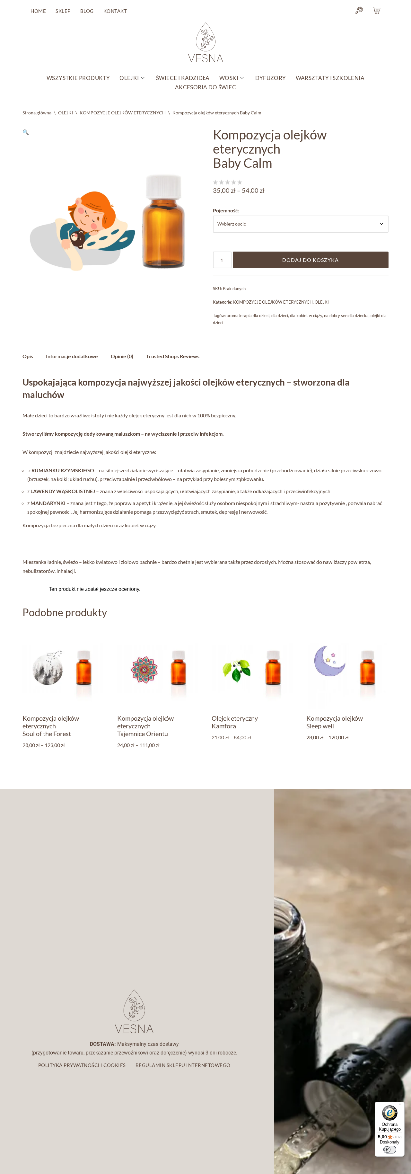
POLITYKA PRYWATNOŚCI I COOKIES (82, 1065)
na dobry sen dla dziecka (346, 315)
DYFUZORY (270, 78)
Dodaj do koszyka (310, 260)
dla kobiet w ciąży (306, 315)
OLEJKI (129, 78)
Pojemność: (226, 210)
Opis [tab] (27, 356)
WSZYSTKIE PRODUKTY (78, 78)
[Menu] (401, 1105)
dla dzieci (279, 315)
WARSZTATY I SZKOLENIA (330, 78)
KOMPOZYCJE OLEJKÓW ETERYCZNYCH (123, 112)
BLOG (87, 11)
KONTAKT (115, 11)
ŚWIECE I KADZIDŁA (183, 78)
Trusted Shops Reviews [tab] (172, 356)
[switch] (389, 1149)
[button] (25, 132)
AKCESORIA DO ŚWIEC (205, 87)
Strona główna (36, 112)
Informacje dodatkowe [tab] (72, 356)
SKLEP (63, 11)
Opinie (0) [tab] (122, 356)
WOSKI (228, 78)
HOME (38, 11)
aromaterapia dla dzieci (248, 315)
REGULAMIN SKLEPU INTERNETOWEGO (183, 1065)
